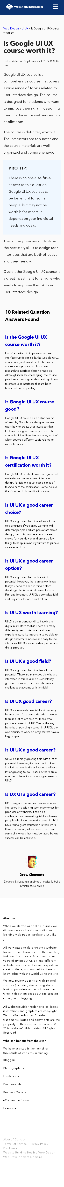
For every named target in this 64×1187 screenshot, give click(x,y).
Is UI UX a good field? (28, 661)
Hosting (32, 1152)
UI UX (25, 28)
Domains (36, 1157)
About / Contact (14, 1139)
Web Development (16, 1157)
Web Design (11, 28)
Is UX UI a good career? (30, 794)
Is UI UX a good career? (30, 750)
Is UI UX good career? (28, 702)
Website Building (14, 1152)
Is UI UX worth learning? (31, 613)
